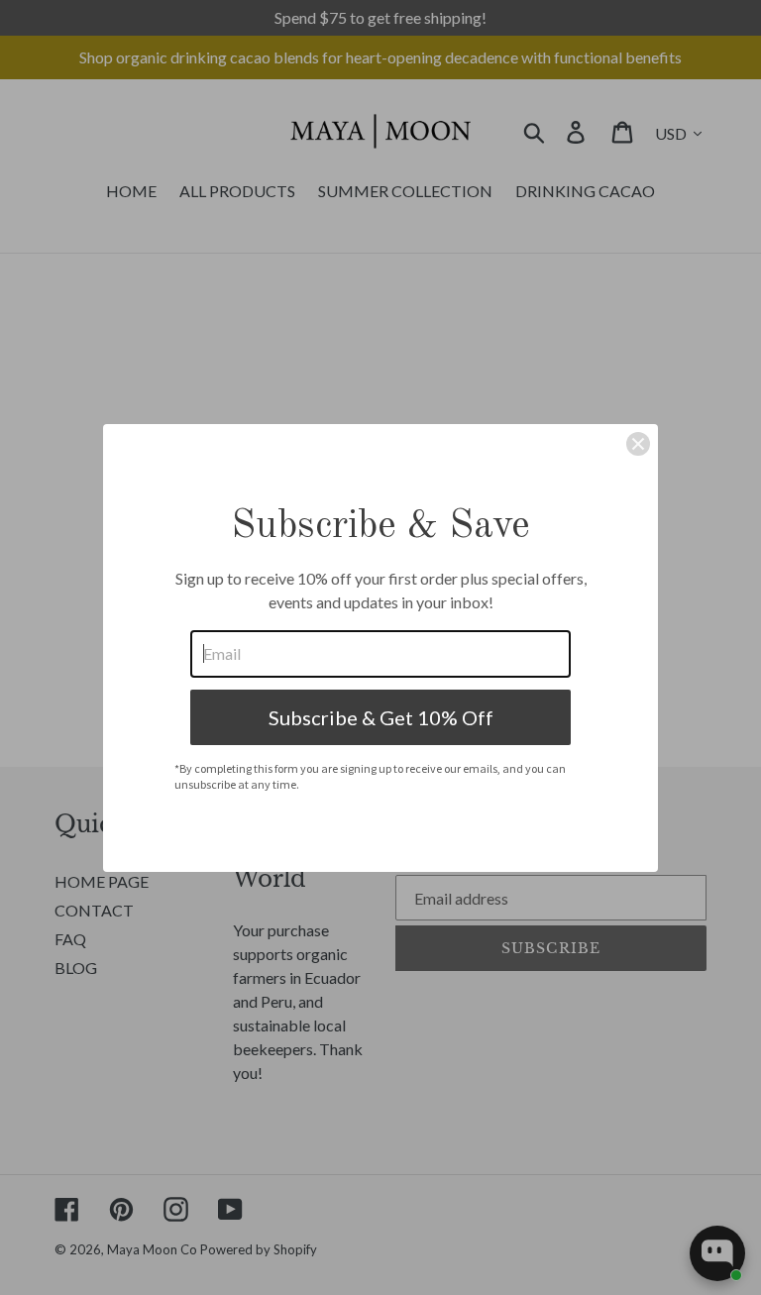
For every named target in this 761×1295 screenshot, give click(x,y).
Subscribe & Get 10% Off (381, 717)
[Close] (638, 444)
